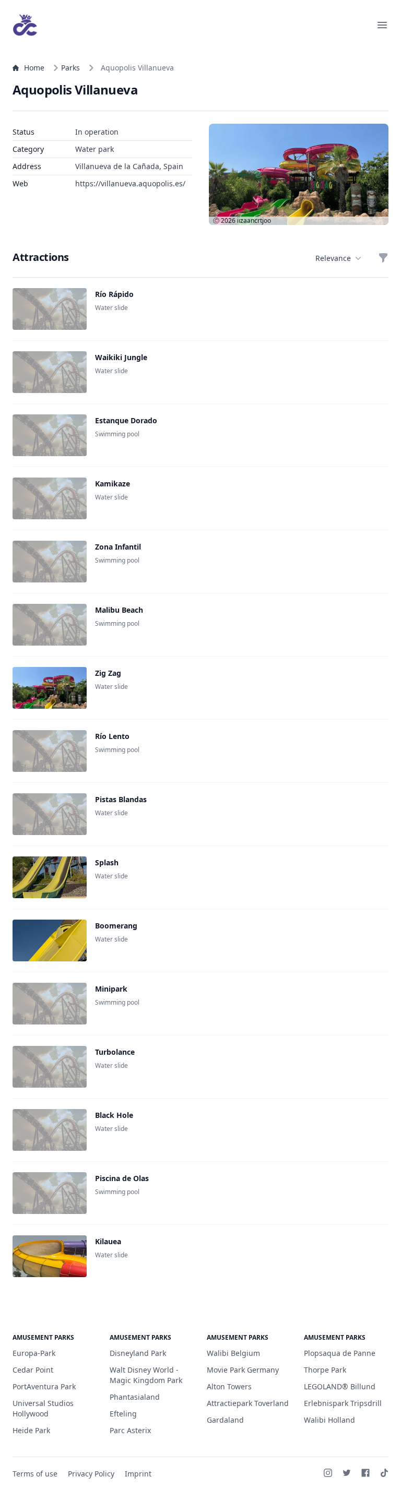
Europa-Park (34, 1353)
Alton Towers (229, 1386)
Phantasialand (135, 1397)
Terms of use (35, 1474)
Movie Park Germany (243, 1370)
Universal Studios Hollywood (43, 1408)
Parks (70, 68)
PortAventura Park (44, 1386)
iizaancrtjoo (254, 220)
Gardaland (225, 1420)
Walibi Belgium (233, 1353)
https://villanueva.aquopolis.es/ (130, 183)
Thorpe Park (325, 1370)
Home (34, 68)
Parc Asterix (130, 1430)
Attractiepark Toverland (248, 1403)
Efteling (123, 1414)
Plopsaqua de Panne (339, 1353)
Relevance (333, 258)
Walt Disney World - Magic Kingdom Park (146, 1375)
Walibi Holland (329, 1420)
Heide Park (31, 1430)
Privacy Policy (91, 1474)
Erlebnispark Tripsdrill (343, 1403)
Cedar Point (33, 1370)
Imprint (138, 1474)
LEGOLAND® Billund (339, 1386)
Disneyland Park (138, 1353)
